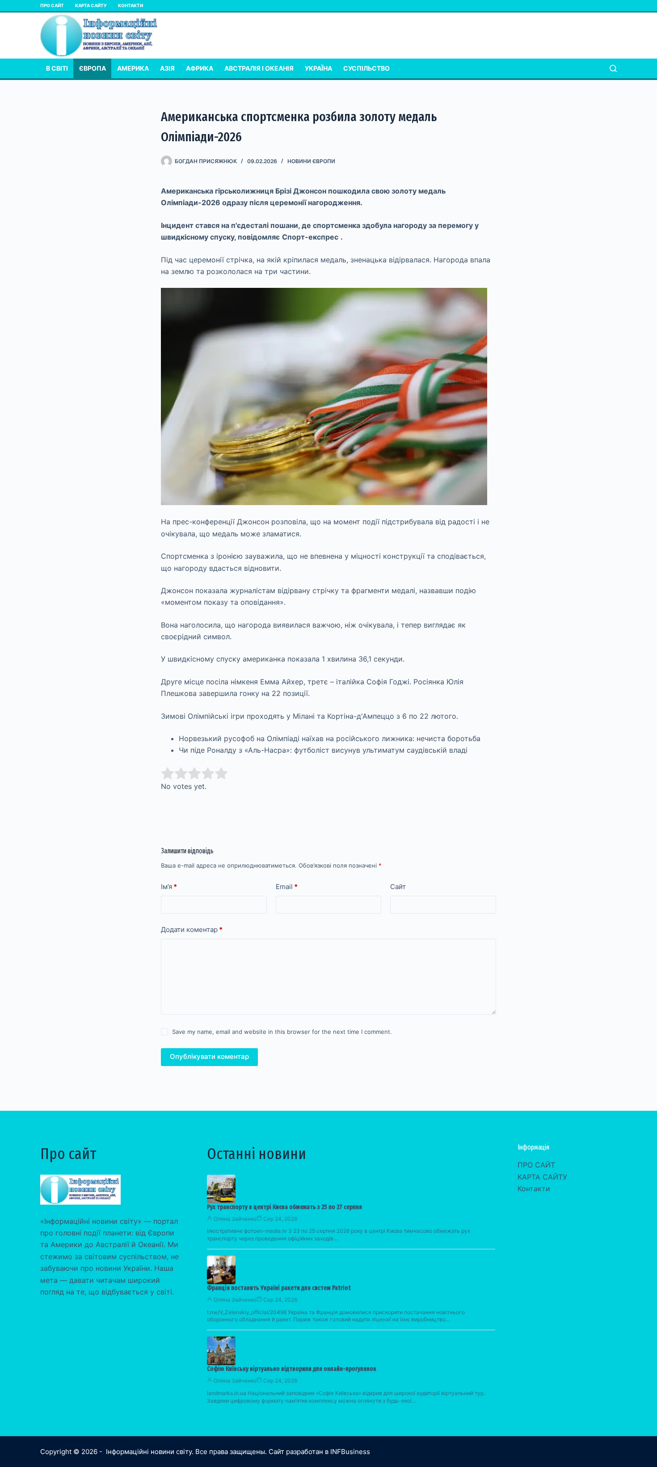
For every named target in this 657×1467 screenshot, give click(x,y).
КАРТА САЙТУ (91, 5)
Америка (133, 68)
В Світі (57, 68)
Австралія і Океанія (259, 68)
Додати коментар (192, 929)
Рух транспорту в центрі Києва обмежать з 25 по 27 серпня (284, 1207)
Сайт (398, 886)
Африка (199, 68)
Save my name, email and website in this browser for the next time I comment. (282, 1031)
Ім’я (169, 886)
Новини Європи (311, 161)
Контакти (130, 5)
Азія (167, 68)
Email (287, 886)
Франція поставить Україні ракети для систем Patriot (279, 1288)
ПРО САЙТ (52, 5)
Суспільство (366, 68)
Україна (318, 68)
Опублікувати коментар (209, 1056)
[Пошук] (613, 68)
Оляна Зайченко (235, 1218)
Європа (92, 68)
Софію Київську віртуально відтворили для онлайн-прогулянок (291, 1369)
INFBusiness (350, 1451)
